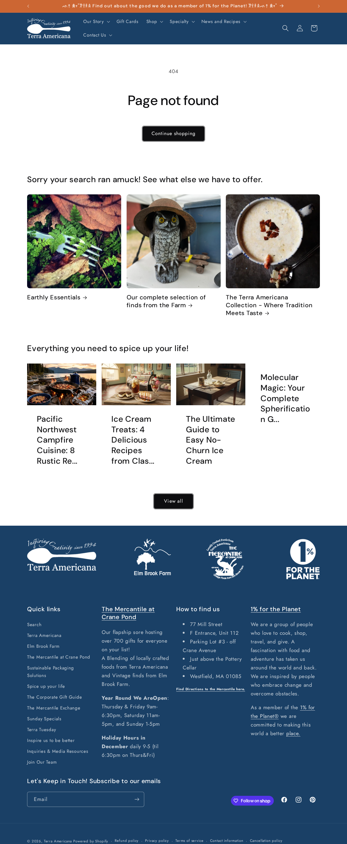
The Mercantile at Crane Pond (58, 657)
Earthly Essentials (54, 297)
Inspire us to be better (51, 740)
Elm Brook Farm (43, 646)
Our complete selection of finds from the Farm (166, 301)
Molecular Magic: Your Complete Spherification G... (285, 398)
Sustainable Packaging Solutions (50, 672)
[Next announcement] (319, 6)
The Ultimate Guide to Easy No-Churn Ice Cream (210, 440)
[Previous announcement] (28, 6)
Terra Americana (44, 635)
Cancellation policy (266, 840)
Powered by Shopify (90, 841)
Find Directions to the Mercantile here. (210, 689)
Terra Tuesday (41, 729)
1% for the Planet (276, 609)
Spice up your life (46, 686)
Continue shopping (173, 133)
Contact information (226, 840)
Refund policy (127, 840)
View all (173, 501)
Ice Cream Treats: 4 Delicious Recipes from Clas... (133, 440)
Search (34, 624)
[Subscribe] (137, 799)
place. (293, 733)
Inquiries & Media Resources (57, 751)
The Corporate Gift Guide (54, 697)
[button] (96, 21)
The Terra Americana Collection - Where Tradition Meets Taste (269, 305)
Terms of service (189, 840)
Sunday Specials (44, 718)
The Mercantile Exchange (54, 708)
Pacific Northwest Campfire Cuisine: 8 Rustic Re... (57, 440)
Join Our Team (42, 762)
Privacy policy (157, 840)
